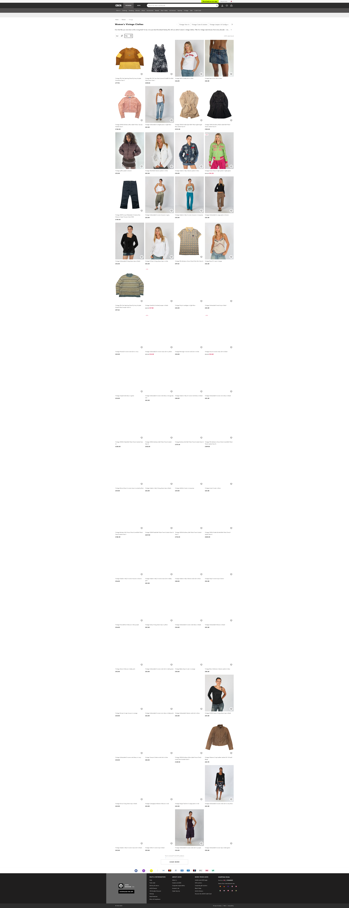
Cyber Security (176, 891)
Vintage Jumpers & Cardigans (219, 24)
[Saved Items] (227, 5)
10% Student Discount (155, 891)
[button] (220, 886)
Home (117, 19)
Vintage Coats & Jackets (199, 24)
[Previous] (177, 24)
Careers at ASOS (176, 883)
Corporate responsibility (178, 885)
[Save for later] (142, 74)
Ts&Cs (224, 905)
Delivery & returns (154, 885)
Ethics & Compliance (155, 899)
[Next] (232, 24)
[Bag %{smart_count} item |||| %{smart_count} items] (231, 5)
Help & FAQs (223, 1)
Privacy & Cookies (217, 905)
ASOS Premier (153, 888)
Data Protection (154, 896)
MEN (139, 5)
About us (174, 880)
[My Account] (222, 5)
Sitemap (152, 894)
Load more (174, 862)
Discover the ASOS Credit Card (203, 894)
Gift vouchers (198, 883)
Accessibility (231, 905)
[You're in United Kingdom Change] (231, 1)
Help (151, 880)
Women (124, 19)
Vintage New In (184, 24)
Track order (152, 883)
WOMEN (128, 5)
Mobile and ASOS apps (201, 880)
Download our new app (210, 1)
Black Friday (198, 888)
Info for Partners (199, 891)
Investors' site (175, 888)
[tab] (118, 10)
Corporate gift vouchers (201, 885)
